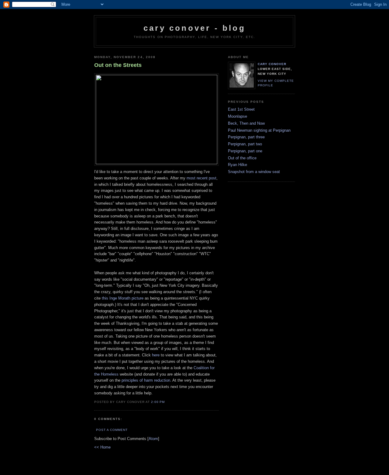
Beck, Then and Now (246, 123)
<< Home (102, 447)
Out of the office (242, 158)
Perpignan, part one (245, 151)
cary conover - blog (194, 28)
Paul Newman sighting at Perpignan (259, 130)
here (156, 355)
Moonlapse (237, 116)
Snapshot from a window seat (254, 171)
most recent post (201, 178)
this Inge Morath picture (122, 298)
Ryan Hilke (237, 164)
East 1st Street (241, 109)
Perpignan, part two (245, 144)
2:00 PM (158, 402)
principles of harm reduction (146, 380)
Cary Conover (272, 64)
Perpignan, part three (246, 137)
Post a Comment (112, 430)
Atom (153, 438)
